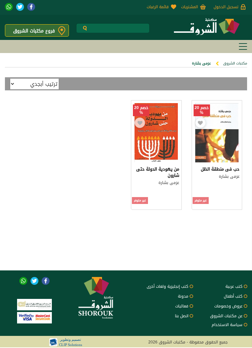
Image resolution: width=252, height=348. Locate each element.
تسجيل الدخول (226, 6)
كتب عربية (233, 286)
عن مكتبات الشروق (226, 316)
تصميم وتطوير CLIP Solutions (70, 342)
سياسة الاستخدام (227, 324)
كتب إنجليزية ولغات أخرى (167, 286)
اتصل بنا (181, 316)
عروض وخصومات (228, 306)
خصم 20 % (202, 110)
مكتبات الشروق (235, 63)
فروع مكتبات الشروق (34, 31)
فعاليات (181, 306)
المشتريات (189, 6)
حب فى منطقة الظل (220, 169)
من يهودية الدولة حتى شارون (157, 172)
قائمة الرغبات (158, 6)
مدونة (183, 296)
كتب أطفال (233, 296)
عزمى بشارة (229, 176)
